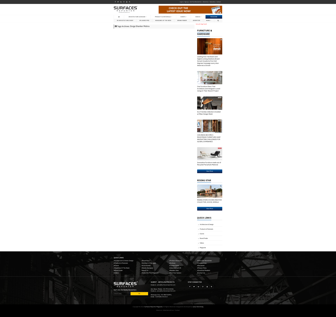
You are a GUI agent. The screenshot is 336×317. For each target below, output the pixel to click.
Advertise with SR (175, 268)
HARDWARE (203, 34)
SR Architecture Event (125, 20)
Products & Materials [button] (163, 17)
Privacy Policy (202, 268)
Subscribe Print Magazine (150, 273)
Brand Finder (182, 20)
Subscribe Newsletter (205, 261)
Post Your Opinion (175, 273)
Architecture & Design (207, 224)
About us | (159, 310)
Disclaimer (201, 265)
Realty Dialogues (147, 268)
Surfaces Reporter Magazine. (153, 307)
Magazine (213, 17)
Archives (172, 263)
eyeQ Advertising (198, 307)
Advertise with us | (168, 310)
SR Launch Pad (144, 20)
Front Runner (146, 265)
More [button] (208, 20)
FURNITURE (203, 31)
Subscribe (212, 2)
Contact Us (201, 273)
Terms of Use (202, 263)
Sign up (186, 2)
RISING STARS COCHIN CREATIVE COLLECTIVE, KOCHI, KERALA (209, 201)
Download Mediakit (204, 270)
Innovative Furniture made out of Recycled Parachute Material (209, 163)
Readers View (174, 270)
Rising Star (204, 180)
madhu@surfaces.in (161, 297)
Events (202, 234)
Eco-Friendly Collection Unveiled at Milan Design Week (209, 113)
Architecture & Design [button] (137, 17)
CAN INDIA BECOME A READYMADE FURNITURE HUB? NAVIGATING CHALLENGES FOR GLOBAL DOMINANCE (208, 138)
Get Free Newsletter (195, 2)
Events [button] (183, 17)
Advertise (205, 2)
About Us (145, 270)
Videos (197, 17)
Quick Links (204, 218)
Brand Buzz (146, 261)
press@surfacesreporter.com (166, 285)
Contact (218, 2)
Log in (181, 2)
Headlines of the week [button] (163, 20)
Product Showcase (176, 261)
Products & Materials (206, 229)
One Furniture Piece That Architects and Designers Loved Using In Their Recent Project (208, 88)
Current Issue (174, 265)
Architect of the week (149, 263)
